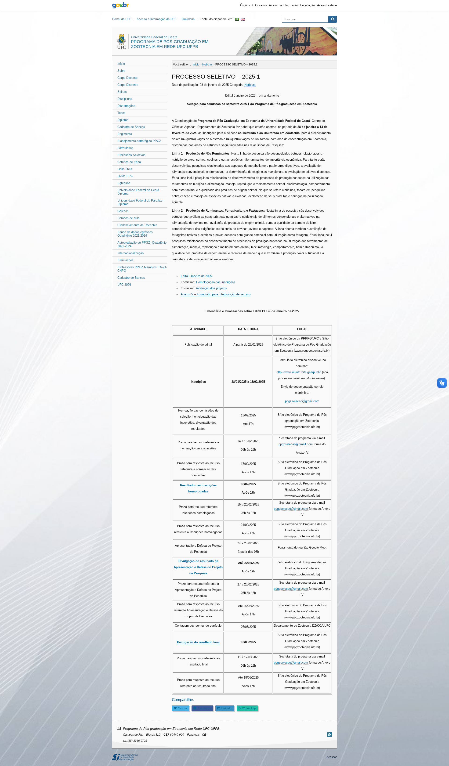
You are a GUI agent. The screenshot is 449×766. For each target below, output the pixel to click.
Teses (121, 113)
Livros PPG (125, 176)
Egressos (123, 183)
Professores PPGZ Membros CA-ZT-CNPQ (142, 268)
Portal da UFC (121, 19)
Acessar (331, 757)
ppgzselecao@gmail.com (302, 401)
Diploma (122, 120)
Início (121, 63)
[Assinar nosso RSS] (329, 734)
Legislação (307, 5)
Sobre (121, 70)
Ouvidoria (188, 19)
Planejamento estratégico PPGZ (139, 141)
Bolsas (122, 92)
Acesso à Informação (283, 5)
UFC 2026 (124, 284)
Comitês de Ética (129, 162)
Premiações (125, 260)
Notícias (250, 85)
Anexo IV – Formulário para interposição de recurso (215, 294)
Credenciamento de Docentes (137, 225)
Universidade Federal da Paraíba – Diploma (140, 202)
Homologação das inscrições (215, 282)
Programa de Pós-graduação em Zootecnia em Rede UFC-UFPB (169, 44)
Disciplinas (124, 99)
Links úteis (124, 169)
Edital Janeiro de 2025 (196, 276)
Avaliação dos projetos (211, 288)
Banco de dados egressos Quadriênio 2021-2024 (135, 233)
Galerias (123, 211)
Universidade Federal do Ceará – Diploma (139, 191)
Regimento (124, 134)
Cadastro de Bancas (131, 127)
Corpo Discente (127, 85)
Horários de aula (128, 218)
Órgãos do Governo (253, 5)
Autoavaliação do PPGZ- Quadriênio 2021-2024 (142, 244)
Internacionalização (130, 253)
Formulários (125, 148)
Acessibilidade (327, 5)
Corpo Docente (127, 77)
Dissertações (126, 106)
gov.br (120, 5)
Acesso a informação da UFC (157, 19)
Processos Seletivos (131, 155)
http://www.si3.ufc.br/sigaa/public (298, 372)
